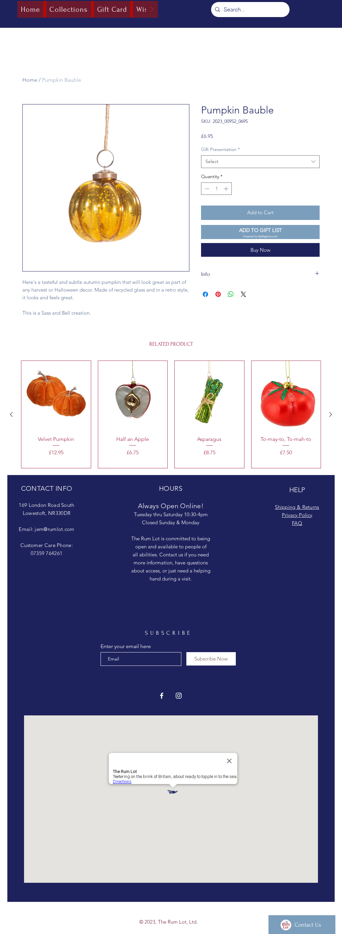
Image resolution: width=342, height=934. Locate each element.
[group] (171, 414)
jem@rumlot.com (54, 529)
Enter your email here (126, 646)
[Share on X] (243, 294)
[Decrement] (206, 188)
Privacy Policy (297, 515)
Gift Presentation (220, 149)
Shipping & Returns (297, 507)
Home (29, 80)
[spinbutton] (216, 188)
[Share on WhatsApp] (231, 294)
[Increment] (226, 188)
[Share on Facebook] (205, 294)
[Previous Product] (11, 414)
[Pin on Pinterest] (218, 294)
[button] (260, 232)
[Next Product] (331, 414)
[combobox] (260, 161)
